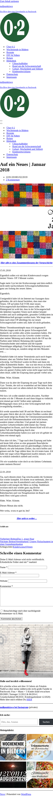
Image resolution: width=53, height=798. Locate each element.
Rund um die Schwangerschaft (26, 66)
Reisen (9, 58)
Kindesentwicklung (21, 71)
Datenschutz (12, 74)
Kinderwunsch (20, 547)
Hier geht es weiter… (27, 518)
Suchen (46, 722)
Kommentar (6, 586)
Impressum (11, 77)
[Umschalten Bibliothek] (51, 141)
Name (3, 567)
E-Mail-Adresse (8, 572)
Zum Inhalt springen (9, 1)
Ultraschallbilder (20, 63)
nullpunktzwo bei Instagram (14, 707)
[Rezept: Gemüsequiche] (40, 775)
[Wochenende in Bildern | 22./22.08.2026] (13, 747)
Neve (2, 794)
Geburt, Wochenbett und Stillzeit (27, 69)
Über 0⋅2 (10, 46)
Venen (30, 547)
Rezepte (10, 52)
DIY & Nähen (13, 55)
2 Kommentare (13, 180)
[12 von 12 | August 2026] (13, 775)
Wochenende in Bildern (17, 49)
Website (3, 581)
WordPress (26, 794)
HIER (29, 699)
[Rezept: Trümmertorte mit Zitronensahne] (40, 747)
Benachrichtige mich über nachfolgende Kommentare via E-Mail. (20, 612)
